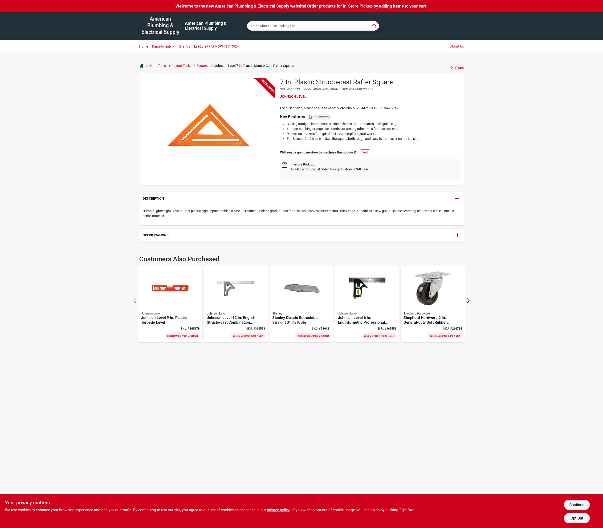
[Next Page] (468, 300)
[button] (301, 198)
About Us (457, 46)
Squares (202, 66)
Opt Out (576, 518)
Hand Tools (157, 66)
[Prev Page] (135, 300)
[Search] (374, 25)
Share (459, 67)
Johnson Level (293, 96)
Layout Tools (181, 66)
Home (143, 46)
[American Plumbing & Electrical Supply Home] (160, 25)
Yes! (365, 152)
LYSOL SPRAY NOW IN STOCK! (217, 46)
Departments (162, 46)
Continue (576, 505)
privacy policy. (278, 510)
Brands (184, 46)
